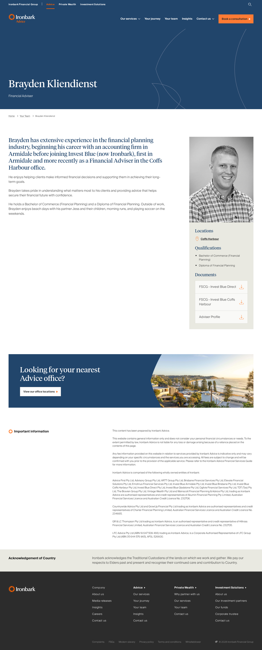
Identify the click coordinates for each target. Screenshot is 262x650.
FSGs (111, 642)
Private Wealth (67, 4)
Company (98, 588)
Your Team (25, 116)
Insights (187, 18)
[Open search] (249, 4)
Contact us (204, 18)
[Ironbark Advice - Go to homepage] (22, 19)
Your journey (152, 18)
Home (12, 116)
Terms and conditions (169, 642)
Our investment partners (231, 601)
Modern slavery (127, 642)
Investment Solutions (92, 4)
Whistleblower (193, 642)
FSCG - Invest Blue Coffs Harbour (217, 302)
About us (98, 594)
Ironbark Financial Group (23, 4)
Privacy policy (146, 642)
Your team (171, 18)
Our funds (221, 607)
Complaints (98, 642)
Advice (50, 4)
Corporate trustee (226, 614)
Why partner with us (187, 594)
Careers (97, 614)
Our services (128, 18)
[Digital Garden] (216, 642)
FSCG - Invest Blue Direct (217, 287)
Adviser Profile (209, 317)
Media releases (102, 601)
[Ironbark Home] (49, 590)
